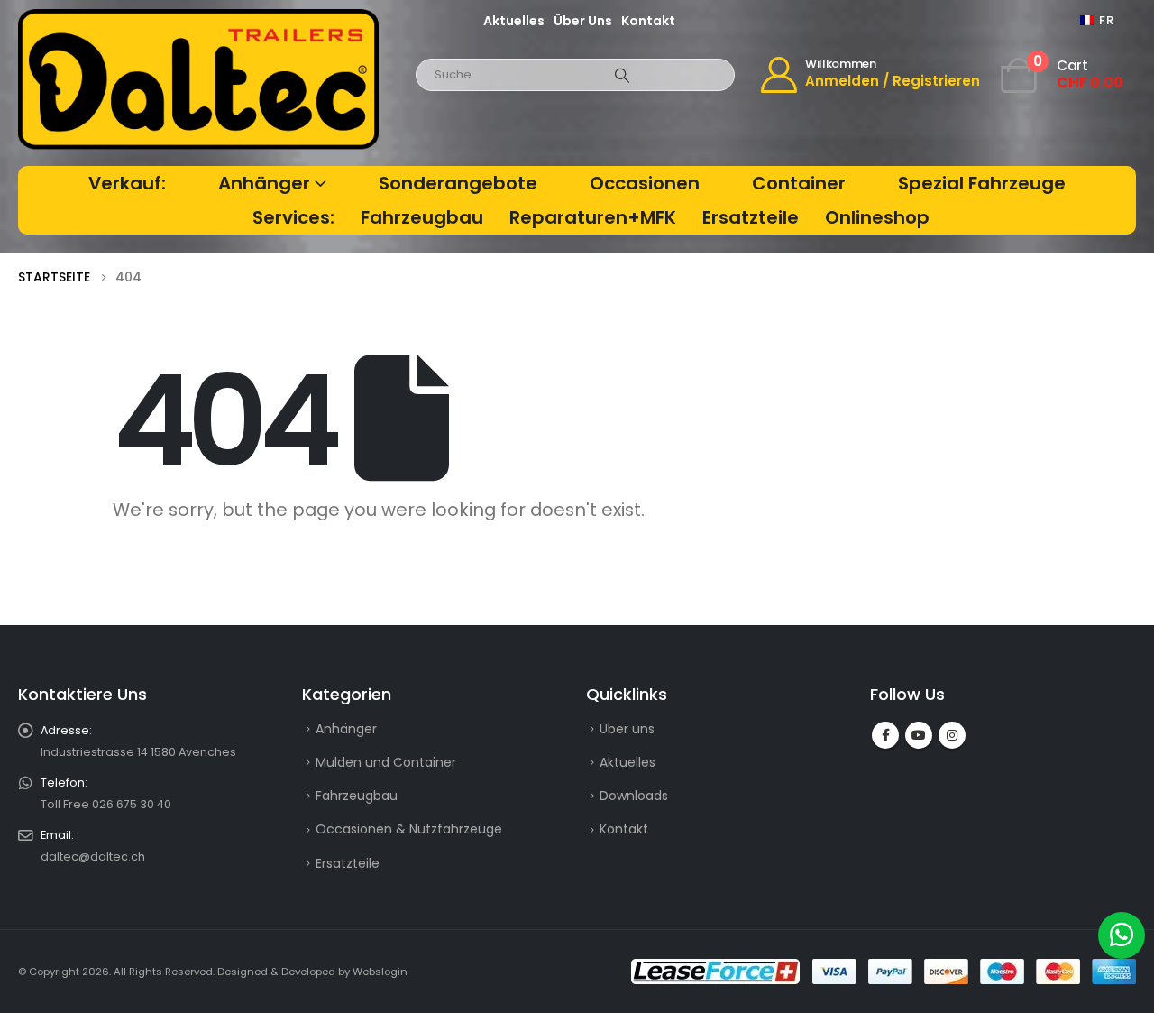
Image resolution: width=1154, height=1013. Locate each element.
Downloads (634, 796)
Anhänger (264, 183)
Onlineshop (877, 217)
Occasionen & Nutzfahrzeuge (409, 829)
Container (799, 183)
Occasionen (645, 183)
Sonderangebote (458, 183)
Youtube (918, 735)
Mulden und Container (386, 762)
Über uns (583, 21)
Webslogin (380, 971)
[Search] (622, 75)
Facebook (885, 735)
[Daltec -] (198, 80)
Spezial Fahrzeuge (982, 183)
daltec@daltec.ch (93, 856)
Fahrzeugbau (422, 217)
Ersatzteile (750, 217)
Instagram (952, 735)
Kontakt (648, 21)
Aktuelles (514, 21)
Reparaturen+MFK (592, 217)
